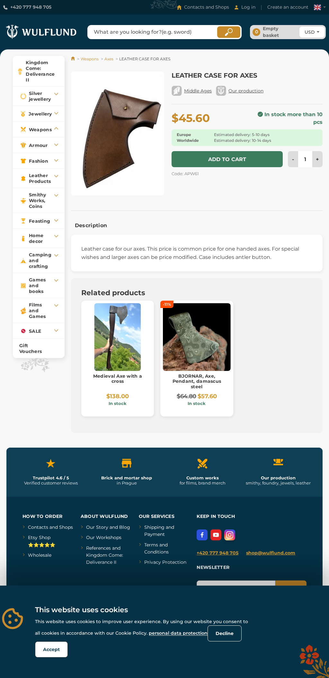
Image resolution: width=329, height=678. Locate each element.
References (98, 548)
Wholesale (39, 555)
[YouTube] (215, 534)
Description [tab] (91, 225)
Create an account (287, 7)
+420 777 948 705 (30, 7)
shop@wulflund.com (270, 553)
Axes (108, 58)
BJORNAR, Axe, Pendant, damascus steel (197, 381)
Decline (225, 633)
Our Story (97, 527)
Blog (124, 527)
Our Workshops (103, 537)
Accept (51, 649)
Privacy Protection (165, 562)
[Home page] (73, 58)
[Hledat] (228, 32)
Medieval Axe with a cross (117, 378)
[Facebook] (202, 534)
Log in (248, 7)
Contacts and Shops (206, 7)
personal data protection (178, 633)
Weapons (90, 58)
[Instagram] (229, 534)
